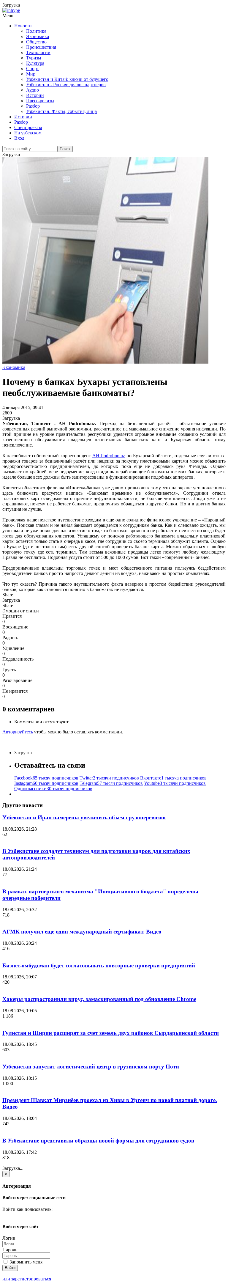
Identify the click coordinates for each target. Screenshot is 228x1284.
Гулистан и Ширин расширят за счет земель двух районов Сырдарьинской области (110, 1033)
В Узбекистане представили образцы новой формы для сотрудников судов (98, 1140)
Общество (36, 41)
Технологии (38, 52)
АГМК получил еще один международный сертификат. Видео (82, 931)
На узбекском (28, 132)
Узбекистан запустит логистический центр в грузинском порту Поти (90, 1066)
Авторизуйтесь (17, 731)
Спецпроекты (28, 127)
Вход (19, 138)
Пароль (9, 1249)
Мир (30, 73)
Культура (35, 63)
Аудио (32, 89)
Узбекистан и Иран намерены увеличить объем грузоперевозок (84, 817)
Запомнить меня (25, 1261)
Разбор (33, 106)
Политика (36, 31)
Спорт (32, 68)
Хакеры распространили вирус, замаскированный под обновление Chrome (99, 999)
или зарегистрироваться (26, 1278)
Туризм (33, 57)
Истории (35, 95)
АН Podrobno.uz (108, 455)
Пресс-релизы (40, 100)
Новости (23, 25)
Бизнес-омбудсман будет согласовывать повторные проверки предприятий (98, 965)
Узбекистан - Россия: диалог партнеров (66, 84)
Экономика (37, 36)
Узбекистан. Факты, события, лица (61, 111)
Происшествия (41, 47)
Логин (8, 1238)
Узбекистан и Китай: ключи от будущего (67, 79)
